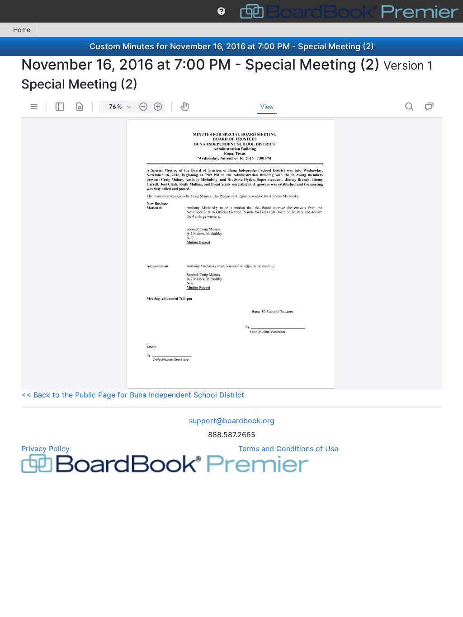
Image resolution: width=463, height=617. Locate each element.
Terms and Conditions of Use (288, 448)
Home (21, 29)
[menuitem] (221, 11)
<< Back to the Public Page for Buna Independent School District (132, 394)
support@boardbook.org (231, 420)
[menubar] (231, 11)
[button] (221, 11)
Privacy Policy (45, 448)
